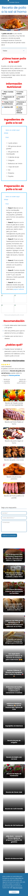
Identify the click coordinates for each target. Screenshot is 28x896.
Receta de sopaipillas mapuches (7, 381)
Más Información (17, 888)
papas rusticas (18, 289)
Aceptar (14, 892)
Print (7, 137)
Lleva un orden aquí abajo (12, 131)
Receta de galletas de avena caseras (21, 381)
